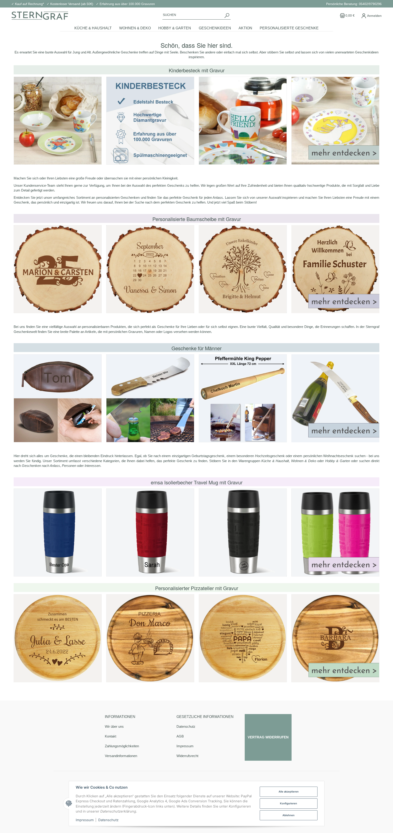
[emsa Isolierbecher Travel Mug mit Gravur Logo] (243, 532)
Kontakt (110, 736)
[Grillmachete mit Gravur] (150, 398)
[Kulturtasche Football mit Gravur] (58, 398)
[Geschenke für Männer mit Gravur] (335, 398)
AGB (180, 736)
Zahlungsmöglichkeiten (122, 746)
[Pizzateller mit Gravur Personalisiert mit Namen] (150, 638)
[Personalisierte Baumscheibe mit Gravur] (58, 269)
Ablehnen (288, 815)
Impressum (185, 746)
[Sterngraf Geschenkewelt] (39, 15)
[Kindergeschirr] (243, 121)
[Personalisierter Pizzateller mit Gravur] (335, 638)
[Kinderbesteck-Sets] (58, 121)
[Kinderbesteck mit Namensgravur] (335, 121)
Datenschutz (185, 726)
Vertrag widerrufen (268, 737)
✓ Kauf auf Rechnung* (27, 4)
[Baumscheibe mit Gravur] (150, 269)
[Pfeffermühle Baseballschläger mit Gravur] (243, 398)
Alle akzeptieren (289, 791)
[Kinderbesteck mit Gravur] (150, 121)
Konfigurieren (288, 803)
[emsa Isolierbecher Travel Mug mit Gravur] (335, 532)
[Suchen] (227, 15)
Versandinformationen (121, 756)
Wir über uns (114, 726)
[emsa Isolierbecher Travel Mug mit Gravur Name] (58, 532)
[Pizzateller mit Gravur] (58, 638)
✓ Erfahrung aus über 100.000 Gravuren (125, 4)
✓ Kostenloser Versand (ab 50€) (70, 4)
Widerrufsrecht (187, 756)
